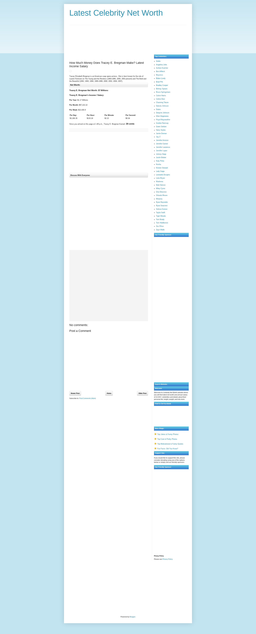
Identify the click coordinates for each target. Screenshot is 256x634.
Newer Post (75, 393)
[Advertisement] (128, 37)
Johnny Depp (161, 154)
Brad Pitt (159, 82)
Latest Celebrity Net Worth (116, 12)
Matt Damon (160, 185)
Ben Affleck (160, 71)
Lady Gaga (160, 171)
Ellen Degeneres (162, 116)
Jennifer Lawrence (163, 147)
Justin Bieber (161, 157)
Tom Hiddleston (162, 223)
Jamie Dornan (161, 133)
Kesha (158, 164)
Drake (158, 109)
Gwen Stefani (161, 127)
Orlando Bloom (161, 195)
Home (109, 393)
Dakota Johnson (162, 106)
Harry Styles (161, 130)
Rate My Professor (85, 569)
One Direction (161, 192)
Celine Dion (160, 99)
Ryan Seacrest (161, 206)
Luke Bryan (160, 178)
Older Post (143, 393)
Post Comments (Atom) (87, 398)
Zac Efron (160, 226)
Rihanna (159, 199)
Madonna (159, 181)
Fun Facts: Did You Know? (167, 449)
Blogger (132, 617)
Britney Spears (161, 89)
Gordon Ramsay (162, 123)
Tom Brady (160, 219)
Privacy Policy (168, 559)
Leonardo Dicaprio (163, 175)
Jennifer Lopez (161, 151)
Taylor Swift (160, 213)
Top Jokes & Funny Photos (167, 434)
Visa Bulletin (73, 569)
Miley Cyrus (160, 188)
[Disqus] (108, 214)
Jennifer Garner (162, 144)
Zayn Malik (160, 230)
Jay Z (158, 137)
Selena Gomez (161, 209)
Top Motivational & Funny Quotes (170, 444)
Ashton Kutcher (162, 68)
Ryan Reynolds (162, 202)
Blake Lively (160, 78)
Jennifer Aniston (162, 140)
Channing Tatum (162, 102)
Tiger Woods (161, 216)
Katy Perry (160, 161)
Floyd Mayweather (163, 120)
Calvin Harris (161, 96)
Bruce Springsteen (163, 92)
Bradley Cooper (162, 85)
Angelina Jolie (161, 65)
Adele (158, 61)
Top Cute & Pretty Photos (167, 439)
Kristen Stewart (162, 168)
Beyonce (159, 75)
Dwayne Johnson (162, 113)
